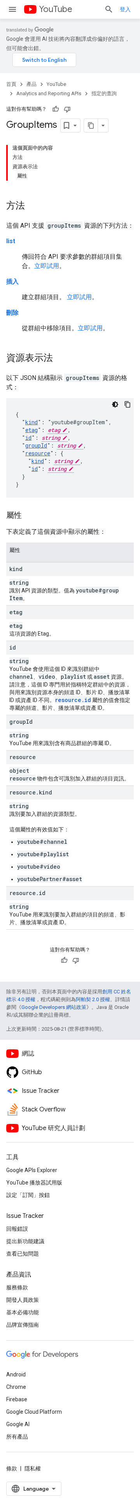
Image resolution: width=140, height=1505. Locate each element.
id (28, 437)
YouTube (55, 9)
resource (37, 453)
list (10, 241)
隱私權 (32, 1468)
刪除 (12, 312)
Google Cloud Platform (34, 1412)
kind (31, 422)
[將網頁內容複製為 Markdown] (91, 125)
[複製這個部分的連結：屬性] (29, 516)
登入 (125, 9)
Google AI (18, 1424)
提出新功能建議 (25, 1241)
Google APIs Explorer (31, 1170)
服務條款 (17, 1287)
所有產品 (17, 1437)
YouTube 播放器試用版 (34, 1182)
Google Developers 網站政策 (53, 1007)
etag (31, 430)
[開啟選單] (12, 9)
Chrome (16, 1387)
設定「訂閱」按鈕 (28, 1195)
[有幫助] (55, 109)
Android (16, 1374)
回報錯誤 (17, 1229)
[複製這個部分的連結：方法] (32, 206)
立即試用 (46, 266)
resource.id (73, 700)
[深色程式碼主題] (115, 404)
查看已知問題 (22, 1254)
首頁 (11, 84)
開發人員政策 (22, 1300)
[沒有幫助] (67, 109)
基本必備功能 (22, 1312)
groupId (36, 445)
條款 (11, 1468)
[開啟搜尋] (109, 9)
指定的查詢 (104, 93)
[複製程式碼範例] (127, 404)
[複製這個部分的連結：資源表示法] (60, 358)
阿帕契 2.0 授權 (93, 999)
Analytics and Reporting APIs (48, 93)
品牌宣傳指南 (22, 1325)
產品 (31, 84)
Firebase (16, 1399)
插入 (12, 281)
